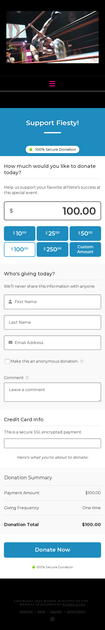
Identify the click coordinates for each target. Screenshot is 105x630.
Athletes (26, 611)
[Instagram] (52, 619)
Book (41, 611)
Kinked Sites (74, 604)
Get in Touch (76, 611)
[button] (52, 83)
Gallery (56, 611)
